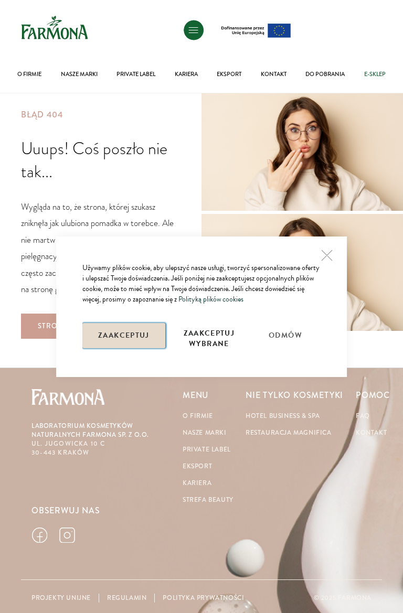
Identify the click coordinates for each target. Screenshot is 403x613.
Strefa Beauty (208, 500)
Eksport (197, 466)
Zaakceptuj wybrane (209, 338)
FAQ (363, 416)
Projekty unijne (61, 598)
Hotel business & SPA (283, 416)
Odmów (285, 335)
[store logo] (54, 27)
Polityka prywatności (203, 598)
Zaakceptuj (124, 335)
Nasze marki (205, 432)
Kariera (197, 483)
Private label (207, 449)
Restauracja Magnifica (289, 432)
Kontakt (371, 432)
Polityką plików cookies (210, 299)
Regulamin (126, 598)
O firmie (198, 416)
